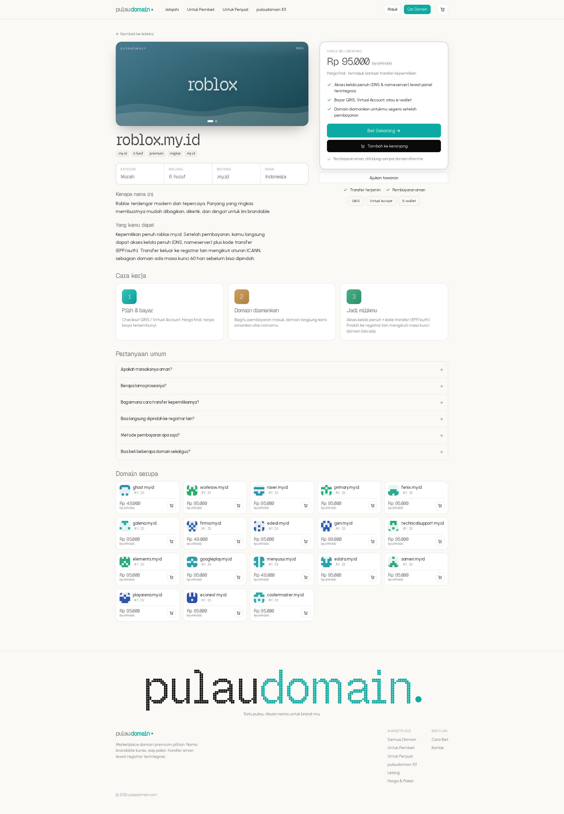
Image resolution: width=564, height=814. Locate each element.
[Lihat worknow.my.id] (215, 497)
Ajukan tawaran (384, 177)
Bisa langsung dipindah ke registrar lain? (157, 418)
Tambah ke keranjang (387, 146)
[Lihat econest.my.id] (215, 605)
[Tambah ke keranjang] (171, 505)
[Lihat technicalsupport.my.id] (416, 533)
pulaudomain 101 (271, 9)
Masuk (392, 9)
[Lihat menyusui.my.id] (282, 569)
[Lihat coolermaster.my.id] (282, 605)
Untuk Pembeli (200, 9)
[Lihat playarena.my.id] (147, 605)
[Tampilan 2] (214, 121)
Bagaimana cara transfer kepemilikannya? (160, 402)
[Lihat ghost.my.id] (147, 497)
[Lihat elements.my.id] (147, 569)
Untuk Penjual (235, 9)
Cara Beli (440, 739)
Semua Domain (401, 739)
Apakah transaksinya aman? (146, 369)
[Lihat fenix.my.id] (416, 497)
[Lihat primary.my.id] (349, 497)
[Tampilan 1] (208, 121)
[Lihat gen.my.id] (349, 533)
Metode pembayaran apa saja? (150, 435)
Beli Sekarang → (383, 131)
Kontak (438, 747)
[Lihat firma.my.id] (215, 533)
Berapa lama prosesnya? (144, 385)
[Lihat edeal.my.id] (282, 533)
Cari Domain (417, 9)
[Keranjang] (442, 9)
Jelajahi (172, 9)
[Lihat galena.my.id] (147, 533)
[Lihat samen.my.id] (416, 569)
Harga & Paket (400, 780)
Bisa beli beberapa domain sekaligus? (155, 451)
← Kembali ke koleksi (135, 33)
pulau (133, 9)
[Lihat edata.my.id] (349, 569)
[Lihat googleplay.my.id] (215, 569)
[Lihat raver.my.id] (282, 497)
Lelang (393, 772)
